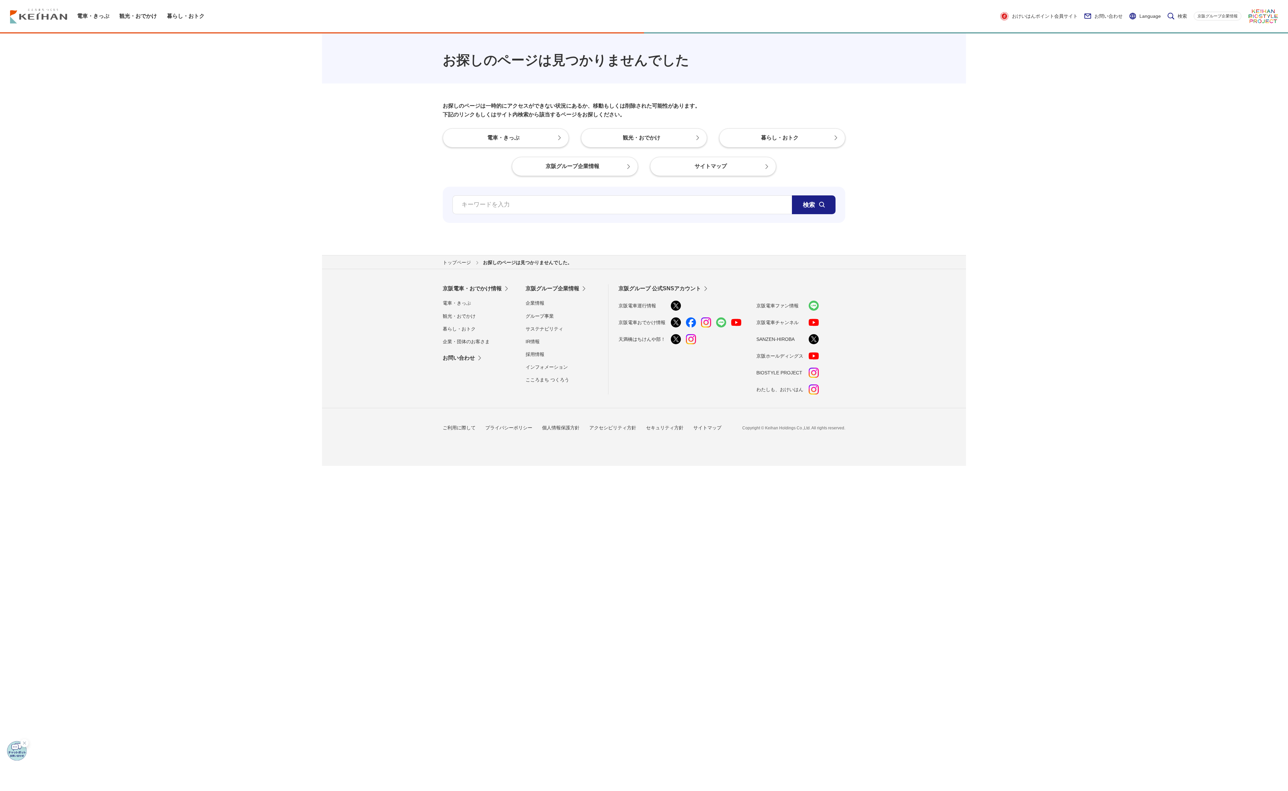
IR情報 (533, 341)
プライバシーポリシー (508, 427)
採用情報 (535, 354)
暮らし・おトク (459, 328)
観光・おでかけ (459, 316)
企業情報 (535, 303)
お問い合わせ (1108, 16)
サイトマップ (707, 427)
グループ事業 (540, 316)
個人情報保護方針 (561, 427)
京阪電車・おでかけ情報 (472, 288)
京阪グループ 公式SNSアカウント (660, 288)
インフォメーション (547, 367)
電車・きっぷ (457, 303)
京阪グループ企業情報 (1217, 16)
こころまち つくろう (547, 379)
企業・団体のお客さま (466, 341)
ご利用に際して (459, 427)
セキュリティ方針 (665, 427)
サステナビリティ (544, 328)
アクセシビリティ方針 (612, 427)
